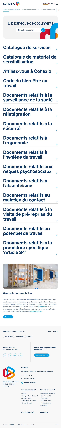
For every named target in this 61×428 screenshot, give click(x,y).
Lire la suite (52, 331)
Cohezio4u (42, 307)
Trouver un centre (29, 382)
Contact (7, 317)
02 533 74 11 (26, 375)
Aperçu (24, 393)
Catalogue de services (48, 9)
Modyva (29, 336)
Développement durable (29, 400)
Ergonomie (44, 398)
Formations (44, 405)
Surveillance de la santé (48, 393)
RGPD (18, 425)
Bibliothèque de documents (11, 9)
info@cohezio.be (27, 378)
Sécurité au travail (46, 400)
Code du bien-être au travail (30, 9)
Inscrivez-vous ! (41, 355)
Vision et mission (27, 398)
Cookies (32, 425)
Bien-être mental (46, 396)
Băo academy (8, 336)
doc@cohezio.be (36, 311)
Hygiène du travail (46, 403)
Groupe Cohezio (27, 403)
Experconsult (19, 336)
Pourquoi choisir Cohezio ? (30, 396)
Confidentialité (25, 425)
